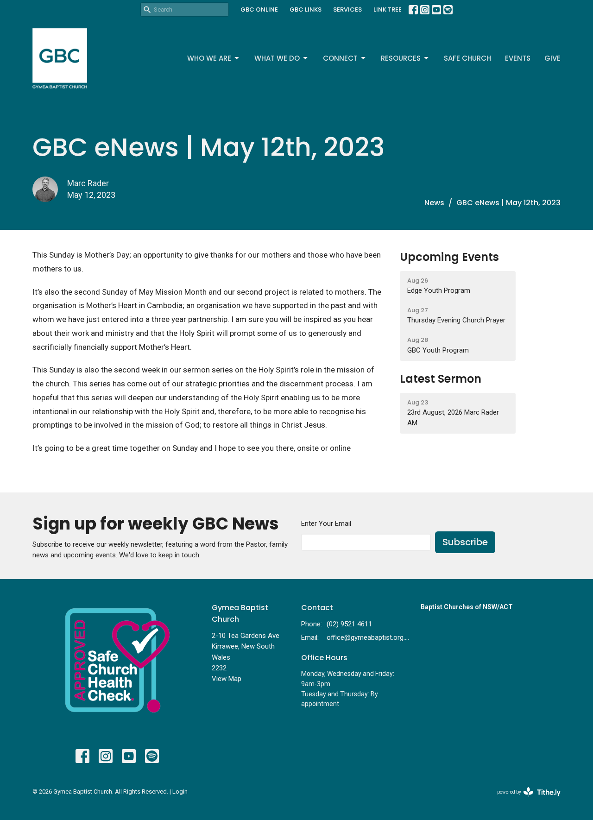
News (434, 202)
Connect (340, 58)
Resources (401, 58)
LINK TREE (387, 9)
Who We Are (209, 58)
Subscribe (465, 542)
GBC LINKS (306, 9)
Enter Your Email (326, 523)
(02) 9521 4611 (349, 624)
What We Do (277, 58)
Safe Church (467, 58)
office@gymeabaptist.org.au (369, 637)
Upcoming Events (449, 257)
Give (552, 58)
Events (517, 58)
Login (180, 791)
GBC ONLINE (259, 9)
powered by (523, 800)
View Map (226, 679)
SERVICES (347, 9)
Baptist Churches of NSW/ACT (467, 607)
